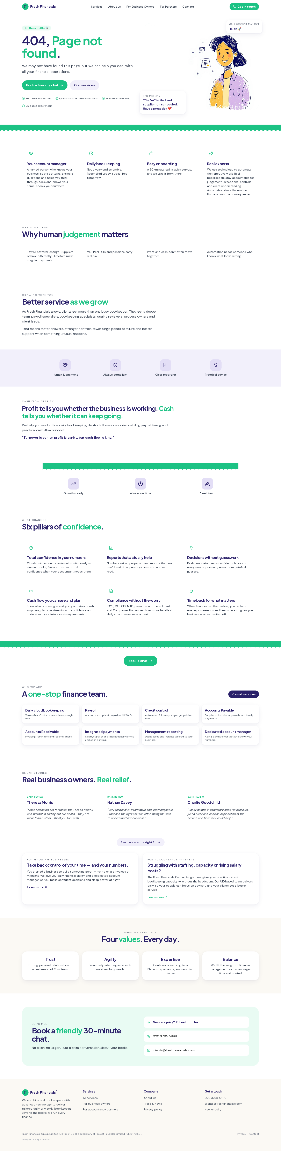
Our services (84, 85)
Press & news (153, 1103)
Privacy (241, 1134)
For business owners (96, 1103)
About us (114, 6)
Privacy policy (153, 1109)
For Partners (168, 6)
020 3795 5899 (165, 1036)
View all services (244, 694)
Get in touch (246, 6)
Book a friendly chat (42, 85)
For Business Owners (140, 6)
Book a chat (138, 661)
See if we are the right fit (138, 842)
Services (96, 6)
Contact (188, 6)
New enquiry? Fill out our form (177, 1022)
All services (90, 1098)
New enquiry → (215, 1109)
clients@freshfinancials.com (174, 1050)
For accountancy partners (100, 1109)
